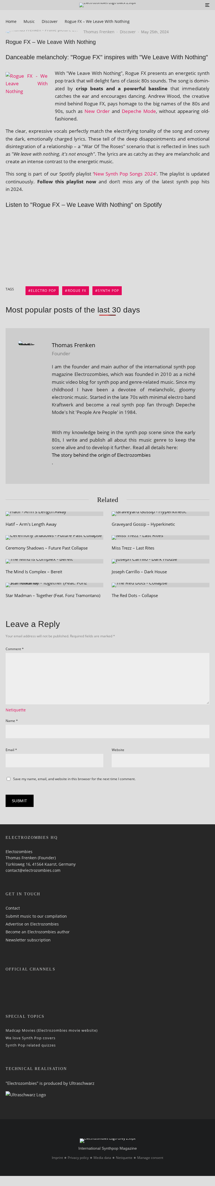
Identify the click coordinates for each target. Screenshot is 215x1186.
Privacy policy (78, 1157)
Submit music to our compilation (36, 916)
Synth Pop (108, 290)
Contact (13, 908)
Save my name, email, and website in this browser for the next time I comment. (74, 779)
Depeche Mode (139, 111)
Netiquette (16, 709)
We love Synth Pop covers (30, 1037)
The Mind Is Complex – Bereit (34, 571)
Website (118, 749)
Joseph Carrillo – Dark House (139, 571)
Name (12, 720)
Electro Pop (43, 290)
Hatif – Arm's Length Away (31, 524)
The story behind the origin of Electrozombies (101, 455)
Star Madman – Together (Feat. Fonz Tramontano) (53, 595)
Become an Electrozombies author (38, 932)
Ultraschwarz (81, 1083)
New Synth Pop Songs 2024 (125, 174)
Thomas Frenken (98, 31)
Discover (128, 31)
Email (11, 749)
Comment (15, 649)
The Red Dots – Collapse (135, 595)
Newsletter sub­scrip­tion (28, 940)
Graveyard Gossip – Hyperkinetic (143, 524)
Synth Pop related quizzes (31, 1045)
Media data (102, 1157)
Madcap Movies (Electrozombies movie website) (52, 1030)
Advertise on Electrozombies (32, 924)
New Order (97, 111)
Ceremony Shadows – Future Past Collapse (47, 547)
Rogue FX (77, 290)
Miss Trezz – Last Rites (133, 547)
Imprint (57, 1157)
